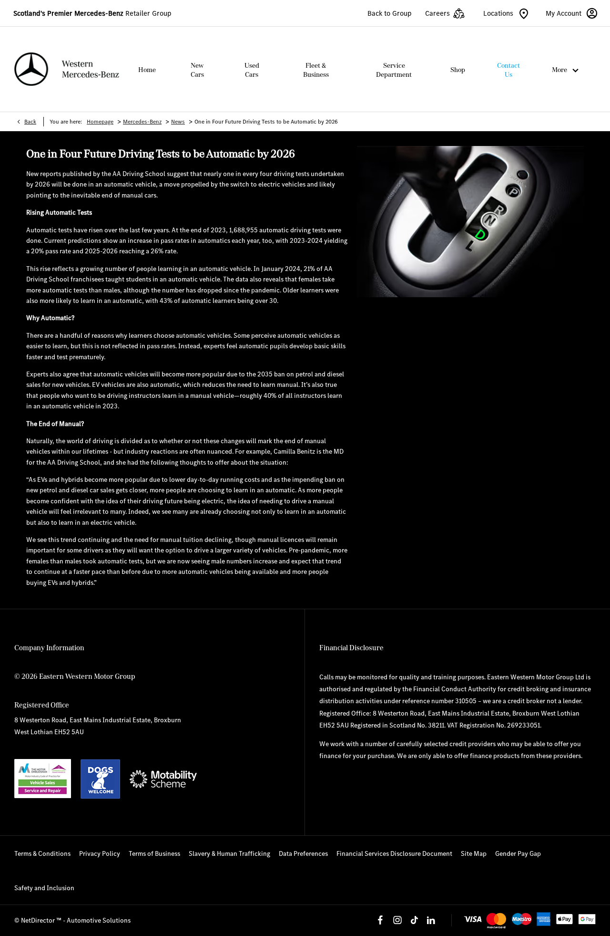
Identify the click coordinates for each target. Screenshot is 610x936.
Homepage (100, 121)
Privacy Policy (99, 853)
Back (30, 121)
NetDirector (38, 920)
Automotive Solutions (99, 920)
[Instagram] (397, 920)
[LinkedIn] (431, 920)
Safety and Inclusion (44, 888)
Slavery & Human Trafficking (229, 853)
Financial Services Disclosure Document (394, 853)
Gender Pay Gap (518, 853)
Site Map (474, 853)
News (178, 121)
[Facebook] (380, 920)
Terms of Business (154, 853)
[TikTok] (414, 920)
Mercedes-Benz (142, 121)
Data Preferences (303, 853)
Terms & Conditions (42, 853)
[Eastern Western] (66, 69)
